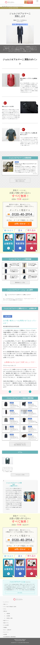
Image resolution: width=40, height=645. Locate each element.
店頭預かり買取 (8, 618)
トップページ (6, 601)
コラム (5, 608)
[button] (30, 391)
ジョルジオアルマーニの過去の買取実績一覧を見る (20, 444)
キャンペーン (6, 632)
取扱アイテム (6, 622)
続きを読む (20, 592)
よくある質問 (6, 625)
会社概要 (5, 634)
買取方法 (5, 611)
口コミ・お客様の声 (7, 629)
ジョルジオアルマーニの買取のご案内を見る (20, 180)
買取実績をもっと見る (20, 282)
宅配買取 (7, 613)
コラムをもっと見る (20, 474)
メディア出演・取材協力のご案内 (10, 606)
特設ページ (6, 604)
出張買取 (7, 615)
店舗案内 (5, 627)
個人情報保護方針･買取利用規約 (10, 636)
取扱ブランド (6, 620)
